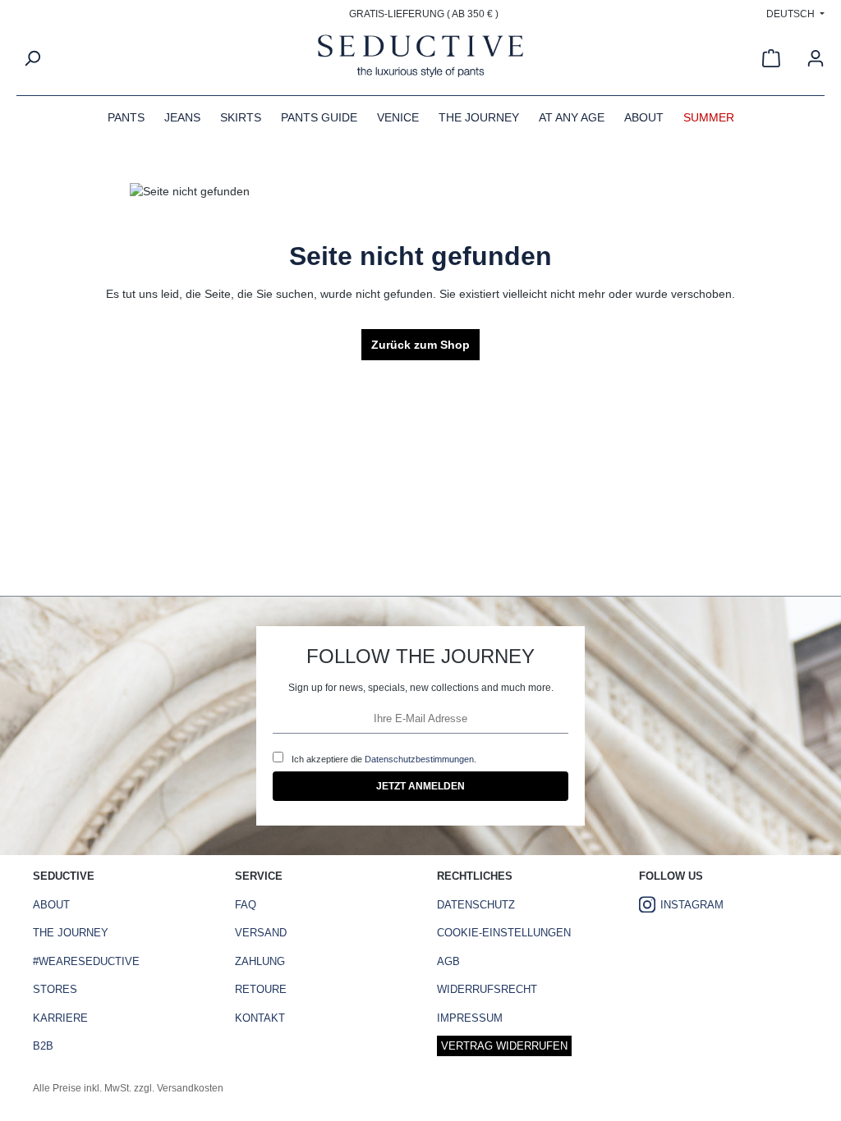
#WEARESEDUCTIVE (86, 961)
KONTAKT (260, 1018)
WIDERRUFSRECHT (487, 989)
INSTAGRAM (692, 905)
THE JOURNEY (70, 933)
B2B (43, 1046)
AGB (448, 961)
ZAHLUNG (260, 961)
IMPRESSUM (470, 1018)
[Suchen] (32, 58)
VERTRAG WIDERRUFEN (504, 1046)
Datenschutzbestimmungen (419, 759)
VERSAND (261, 933)
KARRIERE (60, 1018)
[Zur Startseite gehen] (420, 58)
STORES (55, 989)
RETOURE (261, 989)
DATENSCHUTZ (476, 905)
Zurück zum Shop (420, 344)
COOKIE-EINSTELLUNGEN (504, 933)
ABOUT (51, 905)
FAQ (245, 905)
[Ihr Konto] (815, 58)
